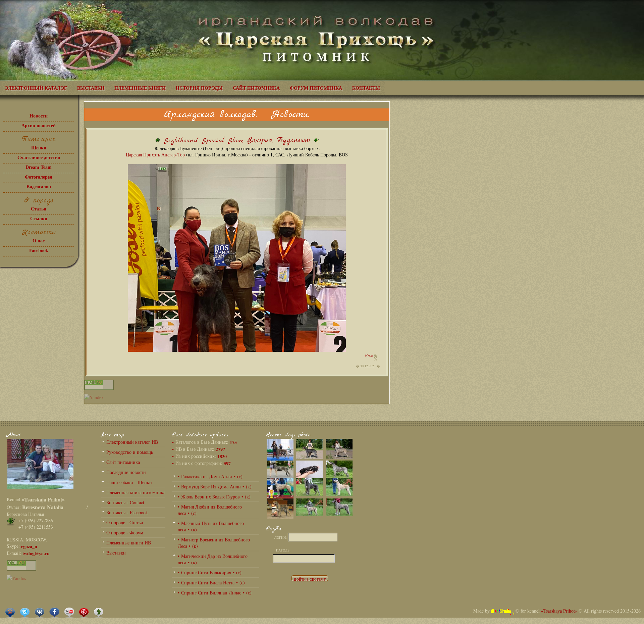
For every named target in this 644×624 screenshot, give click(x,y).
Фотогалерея (38, 176)
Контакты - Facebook (127, 512)
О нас (39, 240)
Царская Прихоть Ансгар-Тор (155, 154)
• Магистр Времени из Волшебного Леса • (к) (214, 542)
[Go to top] (99, 612)
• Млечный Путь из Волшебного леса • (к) (211, 526)
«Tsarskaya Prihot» (559, 611)
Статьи (38, 208)
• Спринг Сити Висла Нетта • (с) (211, 582)
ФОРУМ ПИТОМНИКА (316, 87)
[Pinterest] (84, 612)
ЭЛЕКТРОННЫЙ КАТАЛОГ (36, 87)
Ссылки (38, 218)
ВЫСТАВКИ (90, 87)
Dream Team (38, 167)
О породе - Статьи (124, 522)
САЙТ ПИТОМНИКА (256, 87)
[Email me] (10, 612)
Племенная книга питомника (135, 492)
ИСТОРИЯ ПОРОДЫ (199, 87)
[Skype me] (25, 612)
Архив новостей (38, 125)
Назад (369, 355)
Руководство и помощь (129, 452)
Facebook (38, 250)
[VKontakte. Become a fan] (40, 612)
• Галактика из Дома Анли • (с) (210, 476)
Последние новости (126, 472)
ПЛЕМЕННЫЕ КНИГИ (140, 87)
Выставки (116, 552)
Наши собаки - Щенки (129, 482)
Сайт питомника (123, 462)
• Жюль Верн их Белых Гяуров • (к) (214, 496)
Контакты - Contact (125, 502)
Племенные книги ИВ (128, 542)
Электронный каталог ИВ (132, 442)
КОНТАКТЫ (366, 87)
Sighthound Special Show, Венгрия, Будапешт (237, 140)
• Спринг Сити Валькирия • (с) (209, 572)
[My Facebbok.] (54, 612)
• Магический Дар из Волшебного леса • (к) (213, 559)
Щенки (38, 147)
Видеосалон (38, 186)
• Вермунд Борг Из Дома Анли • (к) (215, 486)
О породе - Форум (124, 532)
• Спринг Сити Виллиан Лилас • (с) (215, 592)
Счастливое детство (38, 157)
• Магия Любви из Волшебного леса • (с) (210, 509)
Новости (39, 115)
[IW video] (69, 612)
